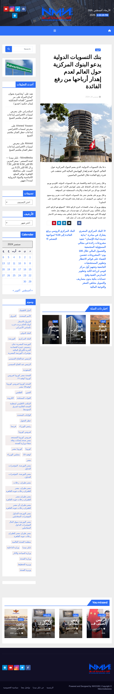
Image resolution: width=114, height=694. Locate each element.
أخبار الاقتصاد (25, 310)
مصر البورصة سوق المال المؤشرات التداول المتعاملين (20, 525)
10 (19, 263)
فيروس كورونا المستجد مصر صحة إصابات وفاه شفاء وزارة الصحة (21, 440)
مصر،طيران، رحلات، (22, 482)
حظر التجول (25, 420)
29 (30, 281)
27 (3, 275)
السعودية (27, 370)
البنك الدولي (25, 333)
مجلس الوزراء (13, 454)
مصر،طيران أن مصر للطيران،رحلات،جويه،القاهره (18, 506)
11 (14, 263)
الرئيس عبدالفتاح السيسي (20, 358)
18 (14, 269)
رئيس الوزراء (25, 426)
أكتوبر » (16, 290)
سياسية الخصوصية (10, 687)
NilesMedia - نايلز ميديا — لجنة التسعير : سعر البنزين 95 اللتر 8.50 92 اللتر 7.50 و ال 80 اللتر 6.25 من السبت (19, 164)
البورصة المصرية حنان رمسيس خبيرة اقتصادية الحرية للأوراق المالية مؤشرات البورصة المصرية (19, 348)
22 (30, 275)
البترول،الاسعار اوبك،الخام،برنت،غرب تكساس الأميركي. (21, 324)
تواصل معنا (25, 687)
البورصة (11, 338)
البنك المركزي (25, 338)
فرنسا (13, 426)
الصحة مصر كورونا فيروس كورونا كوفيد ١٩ (19, 376)
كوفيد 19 (27, 454)
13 (3, 263)
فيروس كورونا (25, 432)
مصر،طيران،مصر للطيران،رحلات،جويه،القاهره (18, 498)
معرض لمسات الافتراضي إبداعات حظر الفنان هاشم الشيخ (20, 114)
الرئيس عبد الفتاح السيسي (19, 364)
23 (24, 275)
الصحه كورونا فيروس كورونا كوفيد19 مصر (19, 385)
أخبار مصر (102, 615)
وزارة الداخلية (13, 547)
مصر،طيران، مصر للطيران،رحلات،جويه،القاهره (18, 489)
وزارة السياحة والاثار (22, 553)
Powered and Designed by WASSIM (84, 686)
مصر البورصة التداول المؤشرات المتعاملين (22, 515)
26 (8, 275)
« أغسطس (27, 290)
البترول (13, 316)
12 (8, 263)
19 (8, 269)
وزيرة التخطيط (24, 564)
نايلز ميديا (27, 547)
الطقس (19, 392)
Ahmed (29, 143)
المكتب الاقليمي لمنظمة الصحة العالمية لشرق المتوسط (20, 406)
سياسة (76, 615)
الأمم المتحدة (25, 316)
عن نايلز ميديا (38, 687)
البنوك (98, 50)
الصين (28, 392)
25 (14, 275)
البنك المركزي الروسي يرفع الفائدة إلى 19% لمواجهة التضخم (60, 234)
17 (19, 269)
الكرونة (10, 398)
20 (3, 269)
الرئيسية (50, 687)
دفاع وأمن (47, 615)
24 (19, 275)
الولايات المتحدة (24, 415)
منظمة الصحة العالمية (21, 542)
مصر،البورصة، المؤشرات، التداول (19, 467)
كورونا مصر (17, 449)
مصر (29, 460)
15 (30, 269)
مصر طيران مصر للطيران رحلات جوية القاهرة (19, 534)
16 (24, 269)
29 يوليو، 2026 (15, 633)
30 (24, 281)
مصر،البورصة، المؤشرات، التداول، (19, 475)
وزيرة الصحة (25, 570)
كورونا (28, 449)
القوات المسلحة (24, 398)
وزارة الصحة (25, 559)
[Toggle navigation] (55, 30)
